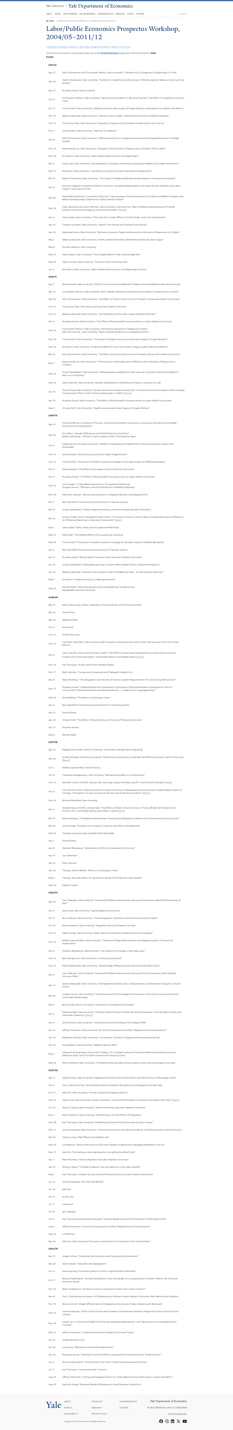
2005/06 (62, 47)
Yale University (55, 5)
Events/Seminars (110, 53)
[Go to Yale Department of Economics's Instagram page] (167, 1421)
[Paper (88, 1015)
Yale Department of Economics (100, 6)
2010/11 (116, 47)
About (67, 1401)
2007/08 (84, 47)
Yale (53, 1404)
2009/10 (105, 47)
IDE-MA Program (87, 14)
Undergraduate (128, 1401)
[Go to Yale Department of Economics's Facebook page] (161, 1421)
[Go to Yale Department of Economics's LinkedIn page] (172, 1421)
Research (97, 1408)
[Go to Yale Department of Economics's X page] (178, 1421)
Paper (123, 210)
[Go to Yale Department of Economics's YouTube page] (185, 1421)
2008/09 (95, 47)
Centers (140, 14)
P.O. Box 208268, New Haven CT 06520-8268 (167, 1407)
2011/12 (125, 47)
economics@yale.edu (177, 1414)
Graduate (97, 1401)
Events (130, 14)
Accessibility (71, 1414)
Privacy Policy (99, 1414)
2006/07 (73, 47)
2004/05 (51, 47)
